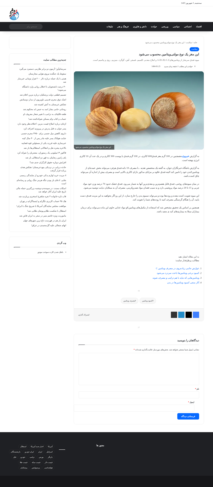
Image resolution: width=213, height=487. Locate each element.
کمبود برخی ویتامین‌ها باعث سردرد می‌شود (178, 273)
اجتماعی (188, 26)
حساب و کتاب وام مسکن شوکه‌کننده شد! (47, 119)
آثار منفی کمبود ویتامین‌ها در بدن (183, 282)
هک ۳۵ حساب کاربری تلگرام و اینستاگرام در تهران (43, 201)
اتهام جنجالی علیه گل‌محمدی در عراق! (48, 225)
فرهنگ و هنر (123, 26)
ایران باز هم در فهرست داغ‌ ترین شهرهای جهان (44, 220)
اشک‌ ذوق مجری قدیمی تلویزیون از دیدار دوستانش (43, 99)
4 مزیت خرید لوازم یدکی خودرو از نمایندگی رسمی (43, 175)
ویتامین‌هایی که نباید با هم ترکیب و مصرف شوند (175, 278)
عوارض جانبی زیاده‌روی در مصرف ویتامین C (177, 268)
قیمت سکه (36, 462)
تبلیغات (109, 26)
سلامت (189, 42)
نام (197, 389)
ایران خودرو (29, 452)
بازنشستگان (15, 452)
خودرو (23, 457)
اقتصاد (199, 26)
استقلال (23, 446)
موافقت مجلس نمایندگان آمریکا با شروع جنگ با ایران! (41, 206)
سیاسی (176, 26)
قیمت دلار (49, 462)
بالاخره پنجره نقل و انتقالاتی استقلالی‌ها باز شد (45, 148)
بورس (41, 457)
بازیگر (50, 457)
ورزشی (164, 26)
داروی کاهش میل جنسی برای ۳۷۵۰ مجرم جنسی (43, 133)
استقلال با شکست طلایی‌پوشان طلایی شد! (46, 211)
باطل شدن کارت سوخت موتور (50, 252)
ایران (40, 452)
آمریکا (50, 446)
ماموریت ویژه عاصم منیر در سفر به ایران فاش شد (42, 216)
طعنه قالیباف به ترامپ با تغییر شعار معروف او (44, 114)
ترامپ (32, 457)
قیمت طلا (23, 462)
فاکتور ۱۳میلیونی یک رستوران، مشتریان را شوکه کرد (41, 153)
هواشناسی (48, 468)
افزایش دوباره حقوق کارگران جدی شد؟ (48, 162)
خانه (196, 42)
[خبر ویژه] (14, 14)
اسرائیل (49, 452)
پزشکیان (23, 468)
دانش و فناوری (140, 26)
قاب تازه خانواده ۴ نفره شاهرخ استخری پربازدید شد (42, 196)
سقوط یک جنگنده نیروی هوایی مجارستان (47, 74)
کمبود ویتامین (147, 301)
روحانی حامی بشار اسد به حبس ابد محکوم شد (44, 109)
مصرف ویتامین (129, 301)
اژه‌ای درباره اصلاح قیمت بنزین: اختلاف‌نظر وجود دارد (41, 124)
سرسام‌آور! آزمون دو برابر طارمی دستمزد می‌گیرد (42, 69)
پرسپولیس (36, 468)
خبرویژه (185, 156)
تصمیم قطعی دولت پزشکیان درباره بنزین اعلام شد (43, 95)
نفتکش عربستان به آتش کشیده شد (50, 104)
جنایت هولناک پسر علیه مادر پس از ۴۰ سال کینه (44, 138)
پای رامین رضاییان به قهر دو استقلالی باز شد (45, 157)
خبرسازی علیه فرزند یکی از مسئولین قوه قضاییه (44, 143)
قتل (14, 457)
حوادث (154, 26)
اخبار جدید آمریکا (37, 446)
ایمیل (191, 402)
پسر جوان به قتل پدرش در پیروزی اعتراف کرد (45, 128)
